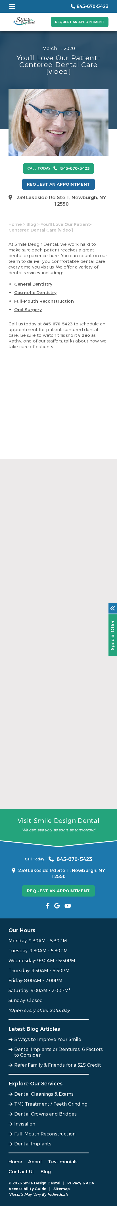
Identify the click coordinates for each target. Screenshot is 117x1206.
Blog (31, 224)
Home (15, 224)
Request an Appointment (79, 22)
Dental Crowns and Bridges (45, 1114)
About (35, 1162)
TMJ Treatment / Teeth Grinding (50, 1104)
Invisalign (24, 1124)
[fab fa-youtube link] (67, 906)
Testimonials (63, 1162)
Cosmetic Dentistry (35, 293)
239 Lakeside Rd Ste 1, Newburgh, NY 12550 (61, 200)
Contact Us (22, 1172)
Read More (19, 610)
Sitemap (61, 1188)
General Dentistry (33, 284)
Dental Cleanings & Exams (44, 1094)
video (84, 335)
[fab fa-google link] (57, 906)
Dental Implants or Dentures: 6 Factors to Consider (56, 698)
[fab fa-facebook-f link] (48, 906)
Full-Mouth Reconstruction (44, 301)
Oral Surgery (28, 310)
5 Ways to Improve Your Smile (42, 600)
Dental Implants (32, 1144)
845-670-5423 (58, 324)
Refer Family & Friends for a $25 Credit (52, 796)
